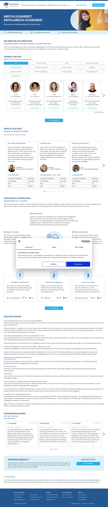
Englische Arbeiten (16, 76)
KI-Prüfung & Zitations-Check (36, 497)
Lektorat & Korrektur (19, 494)
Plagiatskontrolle (34, 494)
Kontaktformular (51, 499)
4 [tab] (52, 191)
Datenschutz (84, 503)
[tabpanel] (22, 165)
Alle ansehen (54, 449)
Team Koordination (82, 494)
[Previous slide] (4, 95)
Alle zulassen (78, 264)
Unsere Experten (67, 492)
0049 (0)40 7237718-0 (53, 494)
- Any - (16, 63)
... (19, 443)
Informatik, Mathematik (92, 71)
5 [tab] (55, 191)
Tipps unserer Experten (67, 497)
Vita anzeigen (15, 108)
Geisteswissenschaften (16, 67)
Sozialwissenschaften (67, 67)
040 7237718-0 (88, 459)
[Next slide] (104, 95)
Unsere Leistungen (19, 492)
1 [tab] (44, 191)
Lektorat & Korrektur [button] (27, 5)
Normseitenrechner (34, 499)
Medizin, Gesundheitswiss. (41, 71)
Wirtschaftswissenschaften (92, 63)
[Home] (11, 5)
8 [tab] (63, 191)
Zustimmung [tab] (28, 247)
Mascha (73, 94)
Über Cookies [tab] (79, 247)
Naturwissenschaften (67, 71)
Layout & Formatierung (19, 499)
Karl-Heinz (92, 94)
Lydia (54, 94)
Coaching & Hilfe (18, 497)
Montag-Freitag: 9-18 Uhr (52, 497)
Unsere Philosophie (82, 497)
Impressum (91, 503)
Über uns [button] (66, 5)
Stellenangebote (82, 499)
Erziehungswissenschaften (41, 67)
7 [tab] (60, 191)
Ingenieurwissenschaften (16, 71)
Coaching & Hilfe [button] (41, 5)
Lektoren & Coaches (66, 494)
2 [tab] (47, 191)
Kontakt (48, 492)
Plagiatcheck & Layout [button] (54, 5)
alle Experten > (99, 112)
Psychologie (92, 67)
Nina (35, 94)
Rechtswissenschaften (41, 63)
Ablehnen (54, 264)
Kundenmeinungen (75, 503)
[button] (98, 5)
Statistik (67, 63)
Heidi (15, 94)
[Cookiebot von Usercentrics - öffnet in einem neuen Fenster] (82, 241)
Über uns (80, 492)
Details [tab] (54, 247)
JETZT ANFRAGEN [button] (54, 120)
